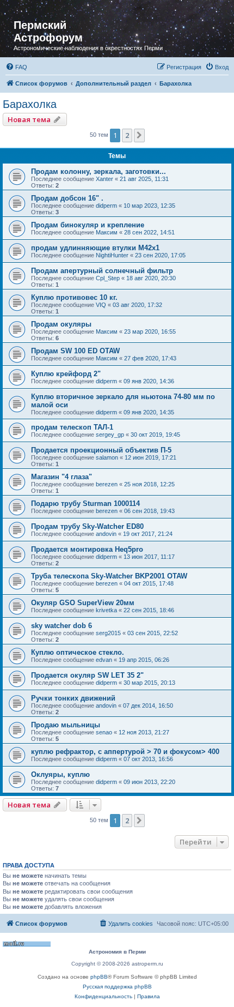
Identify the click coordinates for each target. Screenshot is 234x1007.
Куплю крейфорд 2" (66, 374)
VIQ (101, 305)
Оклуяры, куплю (60, 774)
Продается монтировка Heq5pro (87, 549)
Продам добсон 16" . (67, 198)
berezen (107, 484)
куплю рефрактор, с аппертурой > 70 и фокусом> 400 (125, 751)
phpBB (99, 977)
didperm (106, 205)
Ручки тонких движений (73, 698)
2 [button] (127, 135)
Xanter (104, 179)
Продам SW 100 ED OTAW (75, 351)
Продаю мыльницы (65, 725)
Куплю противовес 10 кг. (74, 297)
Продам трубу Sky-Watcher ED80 (87, 526)
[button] (139, 135)
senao (104, 732)
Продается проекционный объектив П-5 (101, 450)
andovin (106, 533)
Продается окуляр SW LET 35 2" (87, 675)
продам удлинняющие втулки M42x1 (95, 248)
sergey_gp (110, 434)
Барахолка (30, 104)
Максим (107, 232)
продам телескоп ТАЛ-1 (72, 427)
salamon (107, 457)
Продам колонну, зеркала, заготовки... (98, 171)
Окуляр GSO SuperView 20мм (82, 603)
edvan (104, 659)
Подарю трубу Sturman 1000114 (85, 503)
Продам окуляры (61, 324)
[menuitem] (16, 67)
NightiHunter (112, 255)
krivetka (106, 610)
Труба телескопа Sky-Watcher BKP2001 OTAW (109, 576)
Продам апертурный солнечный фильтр (102, 271)
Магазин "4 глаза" (61, 477)
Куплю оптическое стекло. (77, 652)
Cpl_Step (108, 278)
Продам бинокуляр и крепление (87, 225)
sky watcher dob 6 (61, 626)
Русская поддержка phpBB (117, 987)
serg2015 (108, 633)
